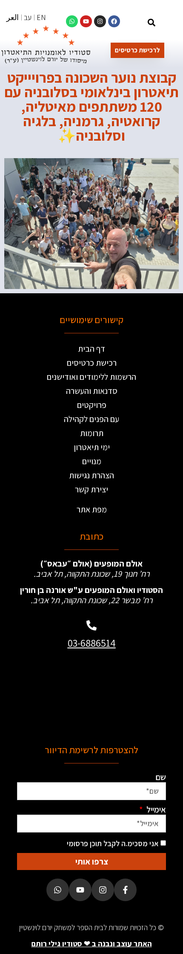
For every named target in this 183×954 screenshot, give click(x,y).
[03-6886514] (91, 625)
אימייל (155, 809)
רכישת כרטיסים (92, 362)
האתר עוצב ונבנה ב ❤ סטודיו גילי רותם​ (91, 943)
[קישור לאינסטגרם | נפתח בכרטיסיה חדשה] (100, 21)
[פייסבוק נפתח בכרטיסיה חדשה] (125, 890)
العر (12, 17)
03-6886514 (92, 643)
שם (160, 777)
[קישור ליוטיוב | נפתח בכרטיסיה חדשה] (86, 21)
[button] (152, 22)
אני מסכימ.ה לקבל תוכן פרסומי (113, 843)
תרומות (91, 433)
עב (27, 17)
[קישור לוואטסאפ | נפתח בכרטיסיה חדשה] (72, 21)
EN (41, 17)
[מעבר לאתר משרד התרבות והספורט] (127, 693)
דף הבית (91, 348)
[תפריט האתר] (169, 23)
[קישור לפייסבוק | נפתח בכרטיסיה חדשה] (114, 21)
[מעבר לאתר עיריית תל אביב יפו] (55, 693)
